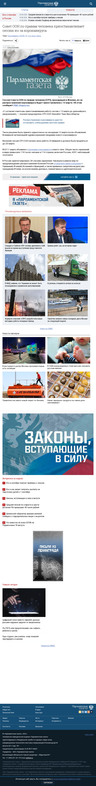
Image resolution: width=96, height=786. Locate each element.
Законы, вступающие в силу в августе (23, 498)
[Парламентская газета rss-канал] (80, 712)
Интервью (39, 721)
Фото (37, 718)
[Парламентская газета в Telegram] (85, 712)
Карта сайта (89, 734)
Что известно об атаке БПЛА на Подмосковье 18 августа (18, 523)
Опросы (22, 718)
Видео (5, 718)
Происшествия (8, 713)
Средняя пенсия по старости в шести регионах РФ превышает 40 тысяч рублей (56, 14)
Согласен (48, 783)
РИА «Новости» (22, 105)
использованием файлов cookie (66, 779)
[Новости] (76, 41)
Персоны (55, 718)
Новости (70, 9)
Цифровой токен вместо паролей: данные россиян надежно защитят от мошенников (21, 621)
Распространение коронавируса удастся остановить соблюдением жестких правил (43, 121)
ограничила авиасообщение (67, 163)
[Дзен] (86, 41)
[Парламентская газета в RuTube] (91, 712)
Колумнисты (56, 721)
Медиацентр (23, 721)
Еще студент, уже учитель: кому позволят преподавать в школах (20, 637)
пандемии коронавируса (40, 149)
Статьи (25, 9)
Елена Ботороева (13, 47)
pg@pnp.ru (29, 758)
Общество (6, 710)
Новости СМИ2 (46, 329)
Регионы (6, 721)
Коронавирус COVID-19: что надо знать (24, 36)
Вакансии (38, 726)
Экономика (39, 707)
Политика (6, 707)
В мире (38, 710)
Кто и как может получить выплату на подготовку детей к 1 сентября (21, 490)
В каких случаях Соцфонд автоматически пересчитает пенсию (49, 20)
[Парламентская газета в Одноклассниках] (88, 712)
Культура (38, 713)
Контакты (6, 726)
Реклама (22, 726)
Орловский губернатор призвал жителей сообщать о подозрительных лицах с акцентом (23, 515)
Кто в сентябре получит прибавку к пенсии (41, 17)
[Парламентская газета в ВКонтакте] (83, 712)
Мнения (71, 718)
